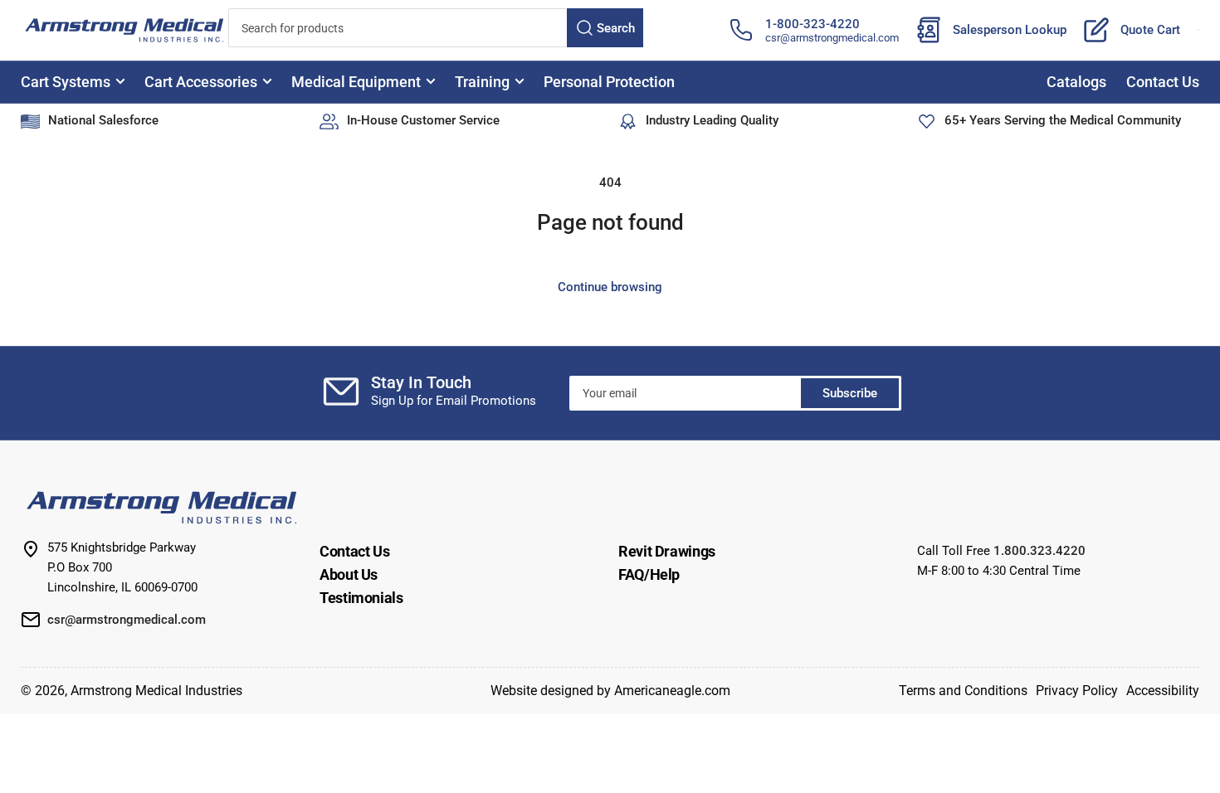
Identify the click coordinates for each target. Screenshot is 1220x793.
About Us (349, 574)
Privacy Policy (1077, 690)
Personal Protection (609, 81)
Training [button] (482, 81)
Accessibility (1162, 690)
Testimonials (361, 597)
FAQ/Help (649, 574)
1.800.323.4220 (1039, 550)
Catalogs (1076, 81)
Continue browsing (610, 287)
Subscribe (849, 393)
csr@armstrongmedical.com (832, 38)
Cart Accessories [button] (200, 81)
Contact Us (1162, 81)
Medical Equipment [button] (356, 81)
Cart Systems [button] (65, 81)
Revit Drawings (666, 551)
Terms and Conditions (963, 690)
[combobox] (435, 27)
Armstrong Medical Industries (156, 690)
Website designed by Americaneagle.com (610, 690)
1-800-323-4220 (812, 24)
